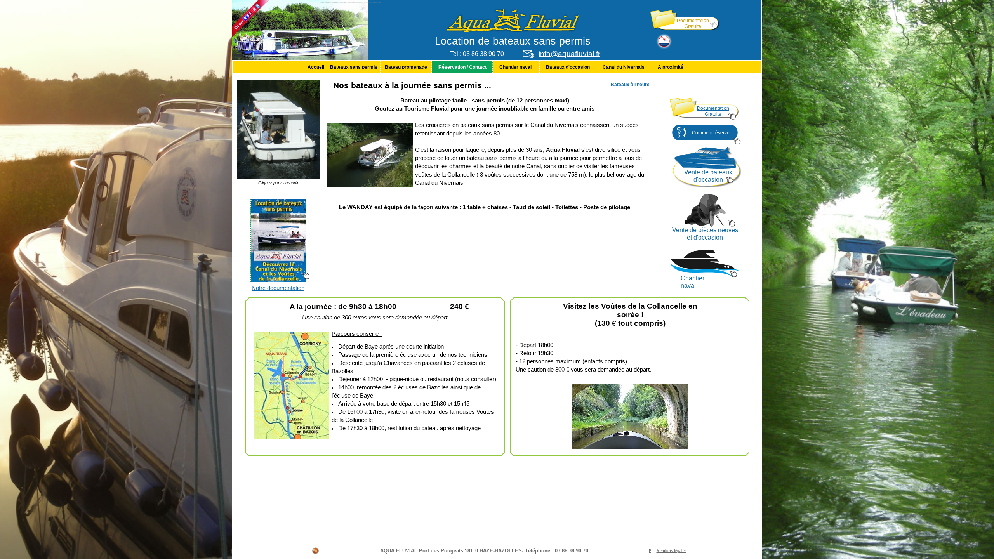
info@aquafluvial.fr (569, 54)
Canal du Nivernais (624, 67)
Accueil (316, 67)
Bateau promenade (406, 67)
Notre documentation (278, 288)
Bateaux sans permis (353, 67)
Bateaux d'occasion (568, 67)
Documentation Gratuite (693, 23)
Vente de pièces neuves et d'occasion (705, 234)
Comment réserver (711, 132)
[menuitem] (315, 67)
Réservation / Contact (462, 67)
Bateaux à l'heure (630, 84)
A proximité (670, 67)
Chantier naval (516, 67)
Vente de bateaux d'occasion (708, 176)
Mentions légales (671, 551)
